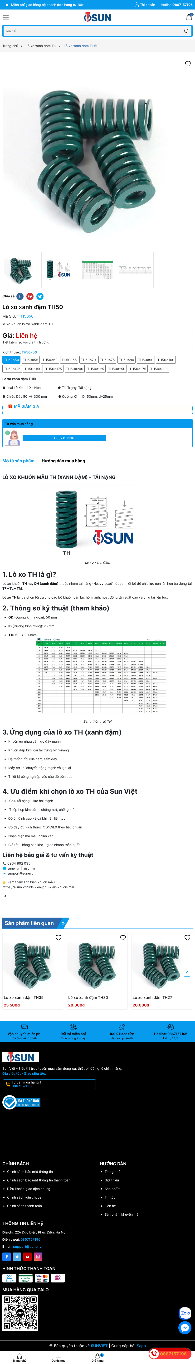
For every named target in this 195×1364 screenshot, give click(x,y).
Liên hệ (110, 1206)
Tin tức (110, 1197)
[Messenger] (184, 1327)
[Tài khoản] (145, 5)
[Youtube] (27, 1257)
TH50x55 (30, 360)
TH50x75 (107, 360)
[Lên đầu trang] (188, 1299)
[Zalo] (184, 1313)
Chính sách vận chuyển (25, 1197)
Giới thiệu (112, 1180)
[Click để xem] (97, 154)
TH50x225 (95, 369)
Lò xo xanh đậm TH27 (152, 997)
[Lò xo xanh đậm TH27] (162, 963)
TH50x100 (165, 360)
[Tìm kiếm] (186, 30)
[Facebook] (6, 1257)
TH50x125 (12, 369)
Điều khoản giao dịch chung (28, 1189)
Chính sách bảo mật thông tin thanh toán (38, 1180)
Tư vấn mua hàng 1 (26, 1084)
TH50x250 (116, 369)
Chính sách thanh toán (24, 1206)
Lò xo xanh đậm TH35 (24, 997)
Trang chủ (112, 1172)
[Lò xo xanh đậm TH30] (97, 963)
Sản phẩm (112, 1189)
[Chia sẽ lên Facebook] (20, 296)
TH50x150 (32, 369)
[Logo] (97, 17)
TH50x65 (69, 360)
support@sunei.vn (28, 1246)
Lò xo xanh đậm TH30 (88, 997)
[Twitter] (17, 1257)
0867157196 (64, 438)
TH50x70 (88, 360)
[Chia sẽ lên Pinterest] (30, 296)
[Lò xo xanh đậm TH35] (33, 963)
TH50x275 (137, 369)
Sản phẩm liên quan (29, 923)
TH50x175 (53, 369)
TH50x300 (159, 369)
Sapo (141, 1345)
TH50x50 (11, 360)
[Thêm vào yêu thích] (188, 64)
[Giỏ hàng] (189, 17)
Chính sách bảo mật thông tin (30, 1172)
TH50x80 (126, 360)
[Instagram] (38, 1257)
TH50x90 (145, 360)
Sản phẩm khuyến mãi (122, 1214)
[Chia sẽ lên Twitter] (40, 296)
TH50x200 (74, 369)
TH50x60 (50, 360)
